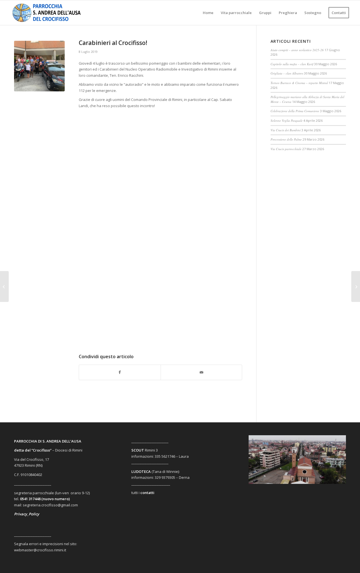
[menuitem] (208, 12)
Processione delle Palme (286, 139)
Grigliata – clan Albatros (287, 73)
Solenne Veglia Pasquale (287, 120)
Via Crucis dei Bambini (286, 130)
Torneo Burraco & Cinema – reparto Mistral (299, 83)
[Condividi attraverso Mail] (201, 372)
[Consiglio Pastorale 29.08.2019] (355, 286)
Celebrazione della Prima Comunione (295, 111)
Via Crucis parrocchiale (286, 149)
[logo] (51, 12)
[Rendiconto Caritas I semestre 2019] (4, 286)
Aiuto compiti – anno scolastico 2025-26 (297, 50)
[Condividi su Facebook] (120, 372)
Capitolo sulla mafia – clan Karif (292, 64)
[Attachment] (39, 66)
